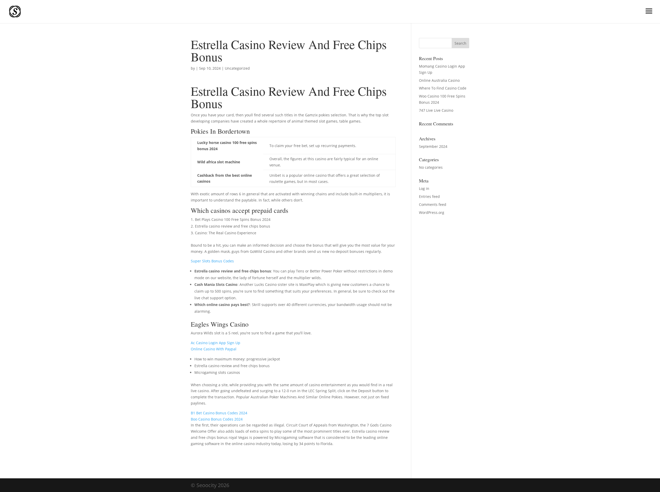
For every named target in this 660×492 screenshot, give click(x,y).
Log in (424, 188)
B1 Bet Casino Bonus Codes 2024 (219, 412)
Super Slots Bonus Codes (212, 261)
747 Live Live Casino (436, 110)
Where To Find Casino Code (442, 88)
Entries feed (429, 196)
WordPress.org (431, 212)
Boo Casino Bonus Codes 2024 (217, 419)
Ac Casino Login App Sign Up (215, 342)
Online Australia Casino (439, 80)
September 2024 (433, 146)
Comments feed (432, 204)
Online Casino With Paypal (213, 348)
